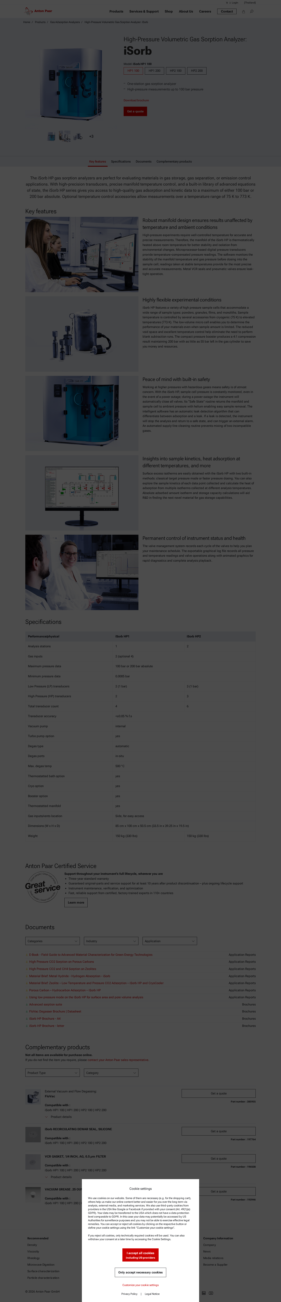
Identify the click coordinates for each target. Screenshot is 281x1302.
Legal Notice (152, 1293)
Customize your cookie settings (140, 1285)
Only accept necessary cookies (140, 1272)
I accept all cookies (140, 1255)
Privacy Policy (129, 1293)
